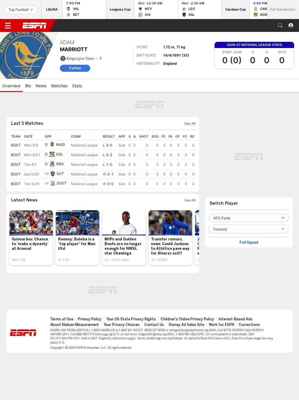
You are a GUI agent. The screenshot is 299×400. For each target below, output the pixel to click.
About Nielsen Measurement (74, 325)
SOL (59, 154)
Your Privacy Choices (122, 325)
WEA (60, 164)
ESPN (34, 25)
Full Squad (248, 242)
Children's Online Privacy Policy (187, 319)
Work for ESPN (221, 325)
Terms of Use (61, 319)
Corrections (249, 325)
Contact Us (154, 325)
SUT (60, 173)
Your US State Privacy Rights (131, 319)
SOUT (62, 183)
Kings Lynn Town (80, 58)
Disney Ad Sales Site (186, 325)
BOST (16, 145)
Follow (75, 68)
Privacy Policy (90, 319)
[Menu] (8, 25)
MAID (60, 144)
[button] (280, 25)
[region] (103, 161)
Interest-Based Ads (236, 319)
